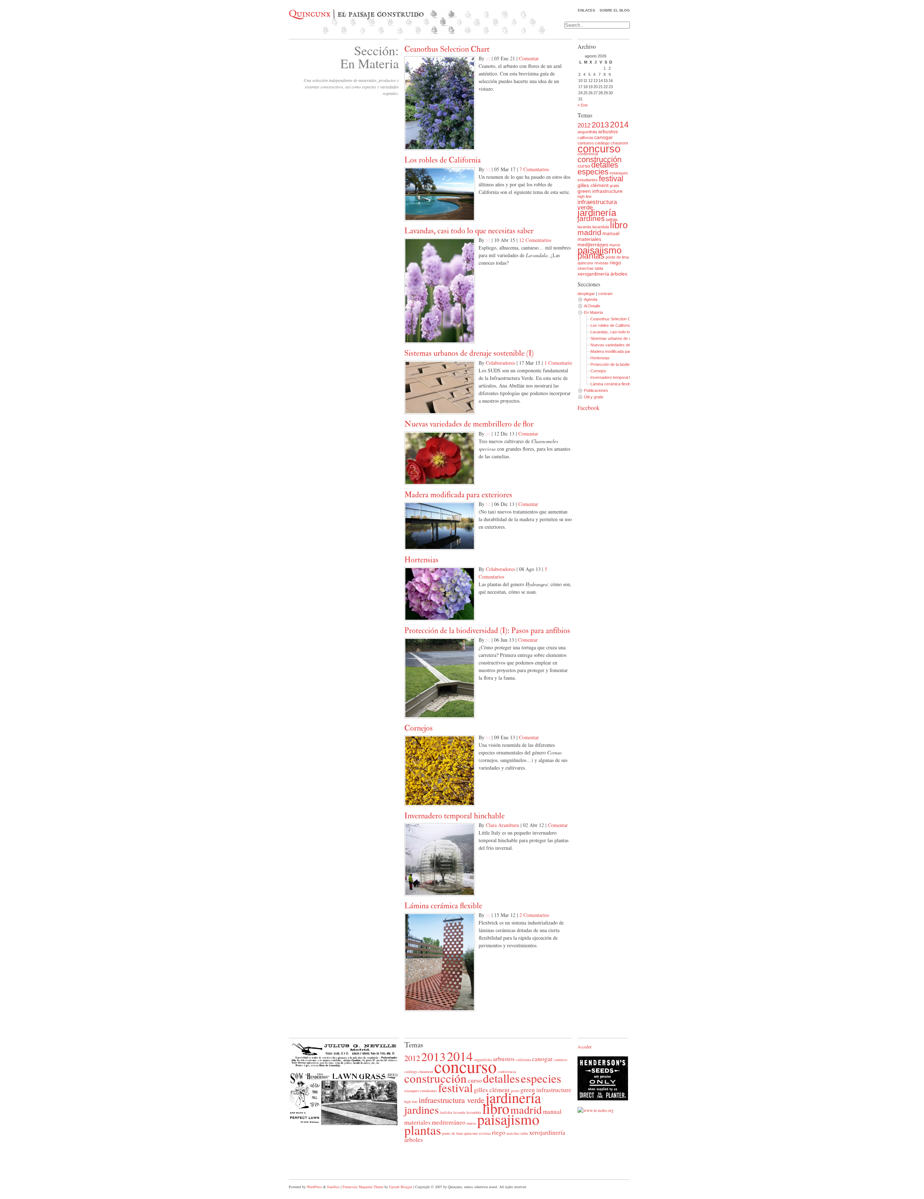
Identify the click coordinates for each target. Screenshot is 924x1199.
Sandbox (333, 1186)
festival (611, 178)
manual (610, 233)
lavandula (600, 227)
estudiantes (588, 180)
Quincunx (310, 14)
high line (585, 196)
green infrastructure (600, 191)
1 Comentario (558, 362)
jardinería (597, 213)
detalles (604, 164)
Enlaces (586, 10)
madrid (589, 232)
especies (593, 171)
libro (619, 225)
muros (614, 245)
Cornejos (418, 728)
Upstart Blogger (400, 1186)
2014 (619, 124)
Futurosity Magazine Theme (363, 1186)
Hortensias (421, 560)
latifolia (612, 219)
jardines (591, 218)
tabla (599, 268)
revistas (601, 263)
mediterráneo (593, 244)
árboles (618, 274)
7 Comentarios (534, 169)
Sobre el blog (615, 10)
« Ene (583, 105)
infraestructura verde (597, 205)
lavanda (584, 227)
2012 (584, 125)
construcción (600, 159)
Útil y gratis (593, 397)
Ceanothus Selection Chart (446, 49)
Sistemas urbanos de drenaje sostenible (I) (469, 353)
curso (584, 166)
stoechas (586, 268)
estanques (619, 173)
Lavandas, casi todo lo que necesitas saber (468, 231)
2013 (600, 124)
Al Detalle (592, 306)
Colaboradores (500, 362)
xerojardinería (593, 274)
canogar (603, 137)
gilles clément (593, 185)
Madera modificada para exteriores (458, 495)
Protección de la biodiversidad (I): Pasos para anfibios (487, 631)
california (585, 137)
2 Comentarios (534, 915)
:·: (488, 58)
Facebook (589, 407)
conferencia (588, 154)
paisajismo (600, 250)
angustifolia (587, 132)
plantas (591, 255)
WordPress (314, 1186)
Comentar (529, 58)
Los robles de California (442, 160)
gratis (614, 185)
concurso (599, 149)
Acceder (585, 1046)
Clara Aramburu (502, 825)
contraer (605, 293)
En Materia (593, 312)
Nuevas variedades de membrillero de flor (468, 424)
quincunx (585, 263)
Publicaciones (596, 390)
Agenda (590, 299)
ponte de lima (617, 257)
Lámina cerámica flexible (443, 906)
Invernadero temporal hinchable (454, 816)
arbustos (608, 131)
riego (615, 262)
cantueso (560, 1059)
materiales (589, 239)
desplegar (586, 293)
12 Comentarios (535, 240)
